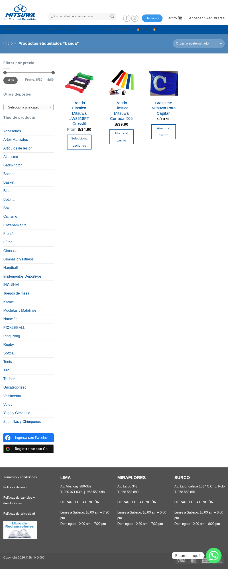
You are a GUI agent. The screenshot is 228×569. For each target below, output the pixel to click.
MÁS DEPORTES (15, 29)
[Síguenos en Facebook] (126, 18)
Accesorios (12, 131)
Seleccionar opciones (80, 142)
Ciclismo (10, 216)
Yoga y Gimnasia (16, 413)
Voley (7, 404)
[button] (174, 18)
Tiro (6, 370)
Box (6, 208)
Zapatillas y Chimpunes (22, 422)
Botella (8, 199)
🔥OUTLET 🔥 (146, 29)
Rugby (8, 344)
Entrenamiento (14, 225)
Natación (10, 319)
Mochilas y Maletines (20, 310)
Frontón (9, 233)
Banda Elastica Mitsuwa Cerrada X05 (121, 111)
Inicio (8, 43)
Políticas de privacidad (19, 513)
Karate (8, 302)
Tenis (7, 362)
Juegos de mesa (16, 293)
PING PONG (75, 29)
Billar (7, 191)
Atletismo (10, 157)
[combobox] (28, 107)
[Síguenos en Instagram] (134, 18)
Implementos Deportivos (22, 276)
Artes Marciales (15, 139)
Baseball (10, 174)
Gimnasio (10, 251)
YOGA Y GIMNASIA (100, 29)
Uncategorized (14, 387)
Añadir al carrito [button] (121, 136)
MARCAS (123, 29)
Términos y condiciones (20, 477)
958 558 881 (186, 492)
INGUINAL (11, 285)
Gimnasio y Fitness (18, 259)
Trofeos (9, 379)
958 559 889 (129, 492)
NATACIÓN (56, 29)
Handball (10, 268)
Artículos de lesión (18, 148)
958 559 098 (96, 492)
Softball (9, 353)
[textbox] (27, 107)
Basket (8, 182)
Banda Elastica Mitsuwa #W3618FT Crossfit (79, 113)
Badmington (12, 165)
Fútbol (8, 242)
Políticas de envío (15, 487)
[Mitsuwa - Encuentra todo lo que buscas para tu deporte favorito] (20, 12)
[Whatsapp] (214, 555)
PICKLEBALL (14, 328)
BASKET (40, 29)
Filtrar (10, 80)
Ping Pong (11, 336)
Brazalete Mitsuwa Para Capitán (163, 108)
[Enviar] (112, 16)
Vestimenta (12, 396)
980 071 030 (72, 492)
